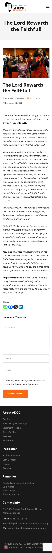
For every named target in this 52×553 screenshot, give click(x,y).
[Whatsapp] (5, 307)
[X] (15, 307)
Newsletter (8, 440)
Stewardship (9, 490)
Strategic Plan (9, 432)
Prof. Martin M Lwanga (14, 98)
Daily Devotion (10, 459)
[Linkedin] (21, 307)
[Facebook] (10, 307)
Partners (7, 436)
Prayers (6, 464)
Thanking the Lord (11, 494)
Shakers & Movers (11, 455)
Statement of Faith (12, 427)
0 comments (35, 98)
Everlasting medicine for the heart (19, 483)
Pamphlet (7, 468)
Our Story (7, 419)
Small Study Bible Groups (15, 423)
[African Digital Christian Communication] (16, 6)
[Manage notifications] (6, 547)
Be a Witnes (8, 487)
